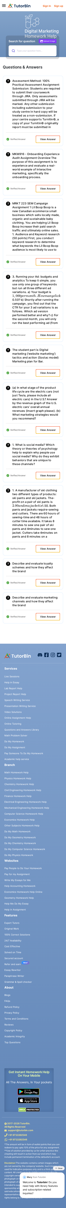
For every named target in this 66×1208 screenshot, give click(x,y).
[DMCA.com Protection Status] (29, 1109)
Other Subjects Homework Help (21, 825)
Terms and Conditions (16, 1018)
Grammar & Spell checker (18, 981)
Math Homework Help (16, 772)
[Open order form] (1, 11)
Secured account (13, 958)
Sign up (58, 5)
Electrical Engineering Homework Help (25, 801)
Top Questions (12, 1042)
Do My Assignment (14, 747)
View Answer (48, 139)
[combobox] (32, 50)
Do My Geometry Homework (20, 837)
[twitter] (59, 654)
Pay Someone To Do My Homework (23, 753)
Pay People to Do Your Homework (23, 868)
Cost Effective (12, 946)
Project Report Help (15, 694)
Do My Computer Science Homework (24, 849)
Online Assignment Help (17, 717)
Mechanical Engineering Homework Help (26, 807)
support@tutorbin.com (20, 1130)
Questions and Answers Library (21, 729)
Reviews (9, 1024)
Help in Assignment (15, 909)
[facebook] (39, 654)
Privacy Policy (11, 1012)
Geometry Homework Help (19, 897)
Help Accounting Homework (19, 886)
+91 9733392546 (17, 1135)
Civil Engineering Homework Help (22, 790)
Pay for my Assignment (17, 874)
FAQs (7, 1001)
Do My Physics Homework (18, 855)
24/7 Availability (12, 940)
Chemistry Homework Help (19, 784)
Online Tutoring (12, 723)
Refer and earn (12, 964)
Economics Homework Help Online (23, 891)
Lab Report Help (13, 688)
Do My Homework (14, 741)
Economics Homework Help (19, 819)
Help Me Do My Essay (16, 903)
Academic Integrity (14, 1036)
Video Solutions (13, 712)
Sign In (47, 5)
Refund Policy (11, 1007)
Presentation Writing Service (20, 706)
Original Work (11, 928)
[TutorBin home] (19, 5)
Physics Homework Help (17, 778)
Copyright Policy (13, 1030)
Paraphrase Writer (14, 976)
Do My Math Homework (17, 831)
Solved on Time (12, 952)
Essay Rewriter (12, 970)
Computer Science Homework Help (23, 813)
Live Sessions (11, 676)
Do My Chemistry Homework (20, 843)
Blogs (7, 995)
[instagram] (52, 654)
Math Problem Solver (15, 735)
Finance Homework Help (18, 796)
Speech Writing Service (17, 700)
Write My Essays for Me (17, 880)
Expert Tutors (11, 922)
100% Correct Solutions (17, 934)
